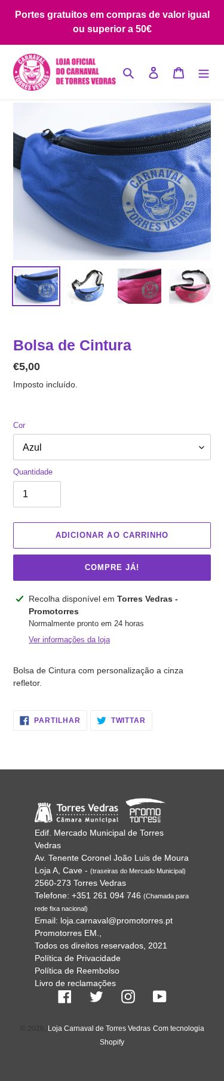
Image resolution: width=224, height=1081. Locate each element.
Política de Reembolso (77, 970)
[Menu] (203, 72)
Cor (19, 425)
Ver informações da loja (69, 639)
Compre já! (112, 567)
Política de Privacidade (78, 958)
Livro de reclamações (75, 983)
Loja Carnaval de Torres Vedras (99, 1028)
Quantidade (33, 471)
